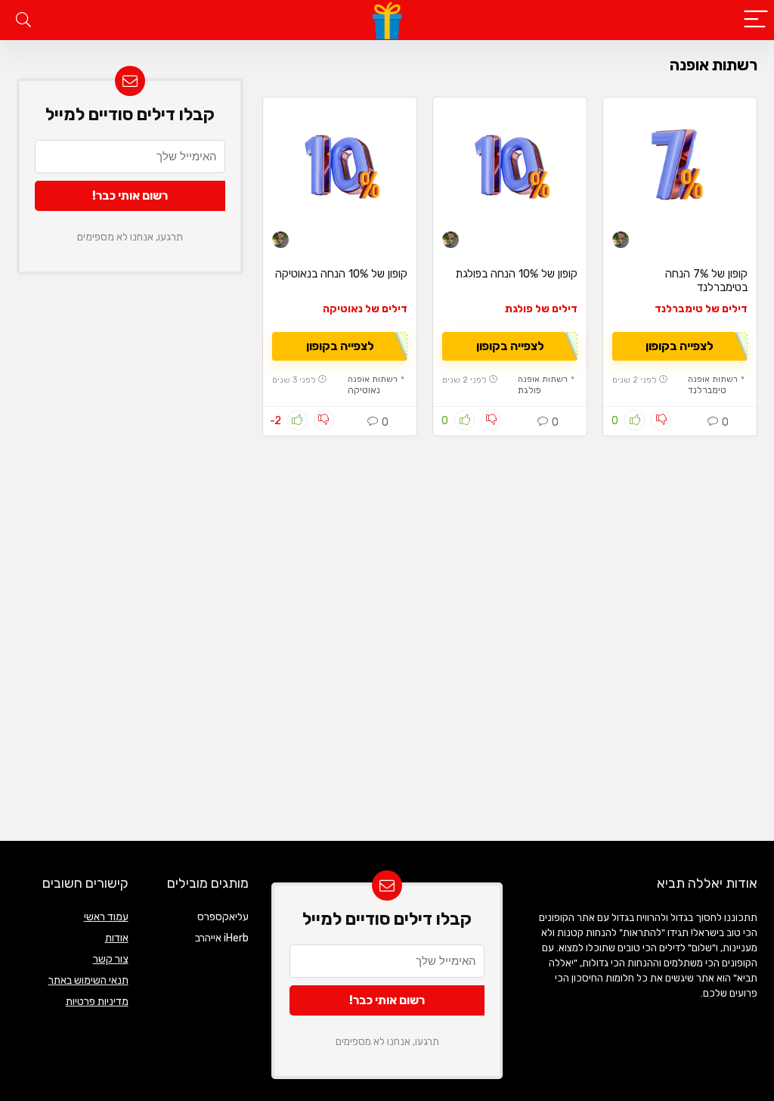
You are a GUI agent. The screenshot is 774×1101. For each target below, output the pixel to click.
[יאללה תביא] (620, 241)
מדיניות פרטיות (97, 1001)
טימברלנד (707, 390)
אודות (116, 938)
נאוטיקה (364, 390)
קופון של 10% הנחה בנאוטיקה (341, 274)
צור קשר (110, 959)
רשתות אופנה (713, 379)
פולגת (529, 390)
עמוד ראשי (106, 916)
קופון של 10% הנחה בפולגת (516, 274)
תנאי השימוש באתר (88, 980)
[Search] (23, 20)
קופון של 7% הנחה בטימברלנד (706, 280)
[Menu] (756, 20)
